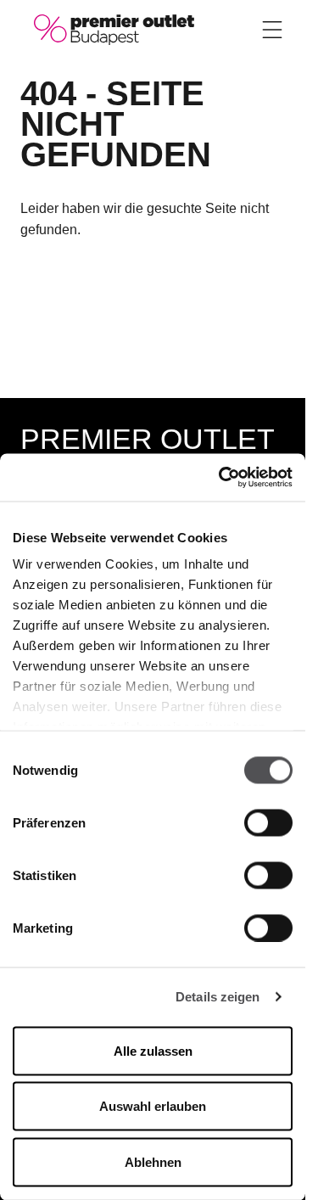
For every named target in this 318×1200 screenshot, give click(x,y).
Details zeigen (217, 997)
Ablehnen (153, 1161)
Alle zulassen (153, 1050)
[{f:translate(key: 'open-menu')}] (272, 29)
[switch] (268, 822)
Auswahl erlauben (152, 1106)
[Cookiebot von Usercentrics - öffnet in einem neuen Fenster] (220, 478)
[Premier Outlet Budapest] (114, 28)
